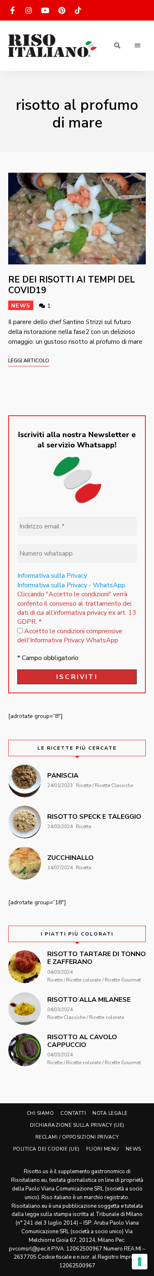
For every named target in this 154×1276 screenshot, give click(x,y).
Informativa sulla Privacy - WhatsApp (71, 585)
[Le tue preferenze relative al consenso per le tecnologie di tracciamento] (139, 1261)
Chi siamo (40, 1113)
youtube (45, 10)
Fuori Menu (102, 1149)
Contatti (73, 1113)
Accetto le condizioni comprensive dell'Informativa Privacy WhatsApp (69, 636)
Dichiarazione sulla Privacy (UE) (77, 1125)
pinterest (61, 10)
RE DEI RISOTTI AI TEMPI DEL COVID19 (71, 285)
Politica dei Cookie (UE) (46, 1149)
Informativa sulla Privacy (52, 575)
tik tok (78, 10)
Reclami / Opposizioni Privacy (77, 1137)
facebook (12, 10)
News (20, 306)
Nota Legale (110, 1113)
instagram (29, 10)
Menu (137, 45)
